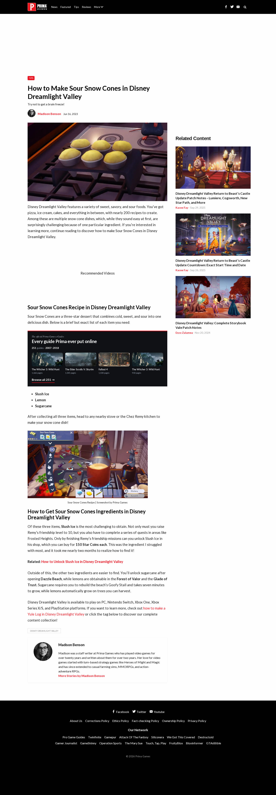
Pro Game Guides (74, 737)
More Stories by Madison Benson (81, 675)
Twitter (141, 712)
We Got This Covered (181, 737)
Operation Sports (110, 743)
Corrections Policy (97, 721)
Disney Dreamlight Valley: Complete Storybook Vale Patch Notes (211, 325)
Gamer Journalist (66, 743)
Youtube (158, 712)
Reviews (86, 6)
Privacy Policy (197, 721)
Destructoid (205, 737)
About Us (99, 4)
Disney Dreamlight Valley (44, 631)
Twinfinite (94, 737)
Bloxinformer (194, 743)
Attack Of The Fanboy (133, 737)
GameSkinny (88, 743)
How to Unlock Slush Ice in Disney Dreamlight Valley (82, 562)
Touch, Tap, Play (156, 743)
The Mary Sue (134, 743)
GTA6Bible (213, 743)
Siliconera (157, 737)
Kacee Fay (182, 207)
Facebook (122, 712)
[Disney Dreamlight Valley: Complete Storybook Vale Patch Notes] (213, 297)
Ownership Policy (173, 721)
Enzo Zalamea (184, 332)
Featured (65, 6)
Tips (76, 6)
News (54, 6)
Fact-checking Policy (145, 721)
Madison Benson (49, 113)
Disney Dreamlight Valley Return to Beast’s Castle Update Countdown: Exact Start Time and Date (213, 263)
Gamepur (110, 737)
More (101, 8)
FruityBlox (176, 743)
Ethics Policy (120, 721)
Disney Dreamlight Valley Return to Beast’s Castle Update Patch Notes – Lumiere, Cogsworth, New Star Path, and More (213, 198)
